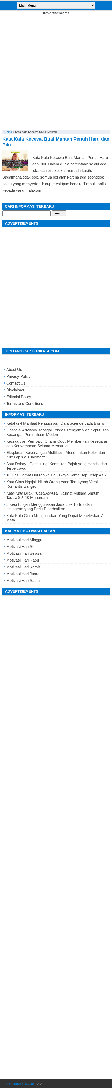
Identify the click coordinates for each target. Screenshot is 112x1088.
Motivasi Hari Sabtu (23, 580)
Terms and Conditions (24, 403)
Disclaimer (15, 390)
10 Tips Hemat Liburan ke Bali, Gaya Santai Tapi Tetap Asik (56, 475)
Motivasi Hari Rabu (22, 560)
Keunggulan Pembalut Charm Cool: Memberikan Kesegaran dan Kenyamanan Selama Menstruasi (57, 443)
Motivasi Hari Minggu (24, 539)
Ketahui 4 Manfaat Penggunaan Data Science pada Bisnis (55, 423)
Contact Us (16, 383)
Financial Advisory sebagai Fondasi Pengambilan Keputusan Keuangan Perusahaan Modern (57, 432)
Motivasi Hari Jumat (23, 573)
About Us (14, 369)
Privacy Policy (18, 376)
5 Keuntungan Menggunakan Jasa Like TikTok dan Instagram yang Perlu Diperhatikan (49, 506)
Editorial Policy (18, 397)
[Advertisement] (56, 71)
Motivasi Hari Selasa (23, 553)
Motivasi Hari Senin (22, 546)
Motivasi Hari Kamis (23, 567)
